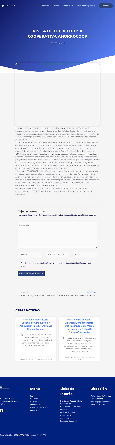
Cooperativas (68, 5)
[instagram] (1, 410)
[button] (106, 5)
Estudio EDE (41, 435)
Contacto (33, 410)
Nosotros (45, 5)
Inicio (32, 396)
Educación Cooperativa (86, 5)
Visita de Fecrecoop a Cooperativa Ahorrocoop (57, 34)
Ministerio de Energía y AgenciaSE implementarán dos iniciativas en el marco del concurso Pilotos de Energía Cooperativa (79, 326)
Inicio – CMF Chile (67, 412)
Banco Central (66, 415)
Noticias (56, 5)
